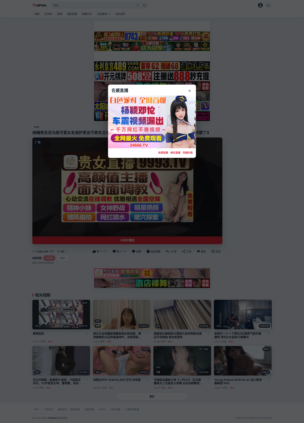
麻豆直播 (175, 152)
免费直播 (163, 152)
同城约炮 (188, 152)
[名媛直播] (152, 211)
